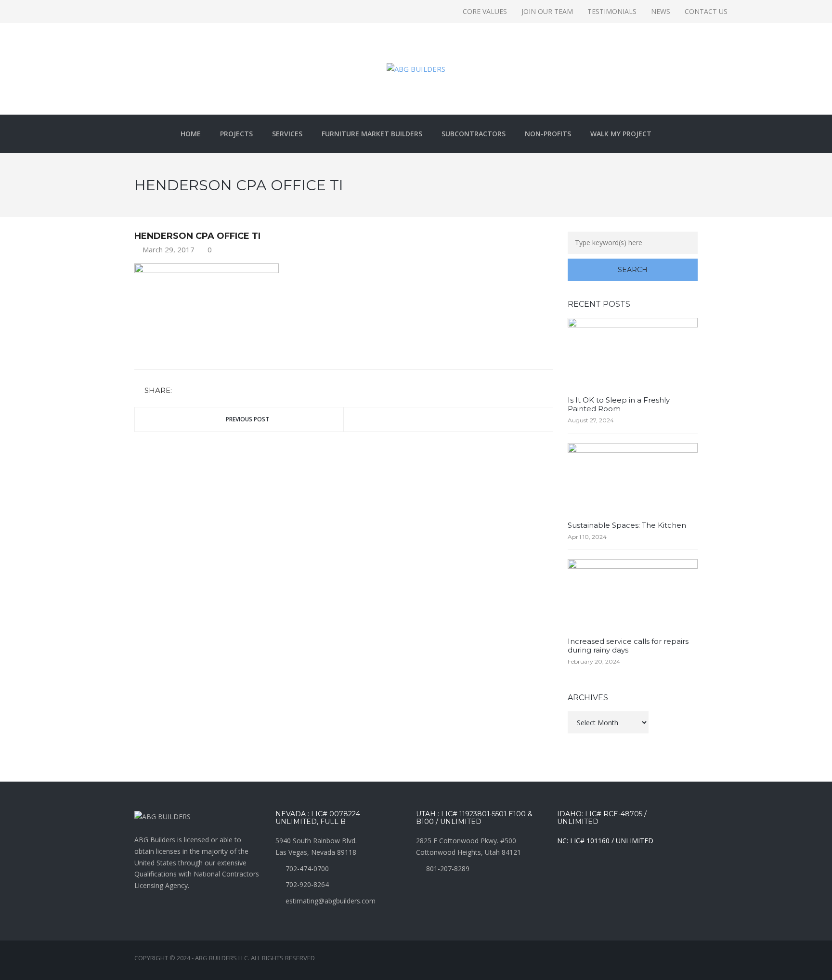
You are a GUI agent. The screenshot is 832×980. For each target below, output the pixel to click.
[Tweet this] (195, 390)
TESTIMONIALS (612, 11)
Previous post (247, 419)
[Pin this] (223, 390)
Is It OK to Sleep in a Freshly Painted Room (619, 404)
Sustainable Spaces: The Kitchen (627, 525)
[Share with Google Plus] (209, 390)
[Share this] (181, 390)
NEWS (660, 11)
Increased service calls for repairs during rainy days (628, 645)
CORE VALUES (485, 11)
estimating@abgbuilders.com (331, 900)
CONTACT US (706, 11)
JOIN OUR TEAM (547, 11)
